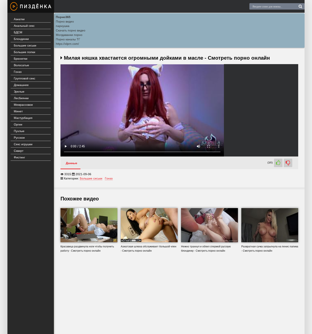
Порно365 (63, 17)
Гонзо (18, 71)
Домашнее (21, 85)
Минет (18, 111)
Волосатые (21, 65)
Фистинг (19, 157)
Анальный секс (24, 25)
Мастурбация (23, 118)
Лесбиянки (21, 98)
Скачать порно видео (70, 30)
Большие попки (24, 52)
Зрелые (19, 91)
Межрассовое (23, 104)
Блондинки (21, 39)
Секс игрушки (23, 144)
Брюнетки (20, 58)
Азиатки (19, 19)
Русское (19, 137)
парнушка (62, 26)
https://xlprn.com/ (67, 43)
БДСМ (18, 32)
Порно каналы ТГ (68, 39)
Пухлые (19, 131)
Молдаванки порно (69, 35)
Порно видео (65, 21)
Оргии (18, 124)
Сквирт (18, 150)
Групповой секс (24, 78)
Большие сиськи (25, 45)
